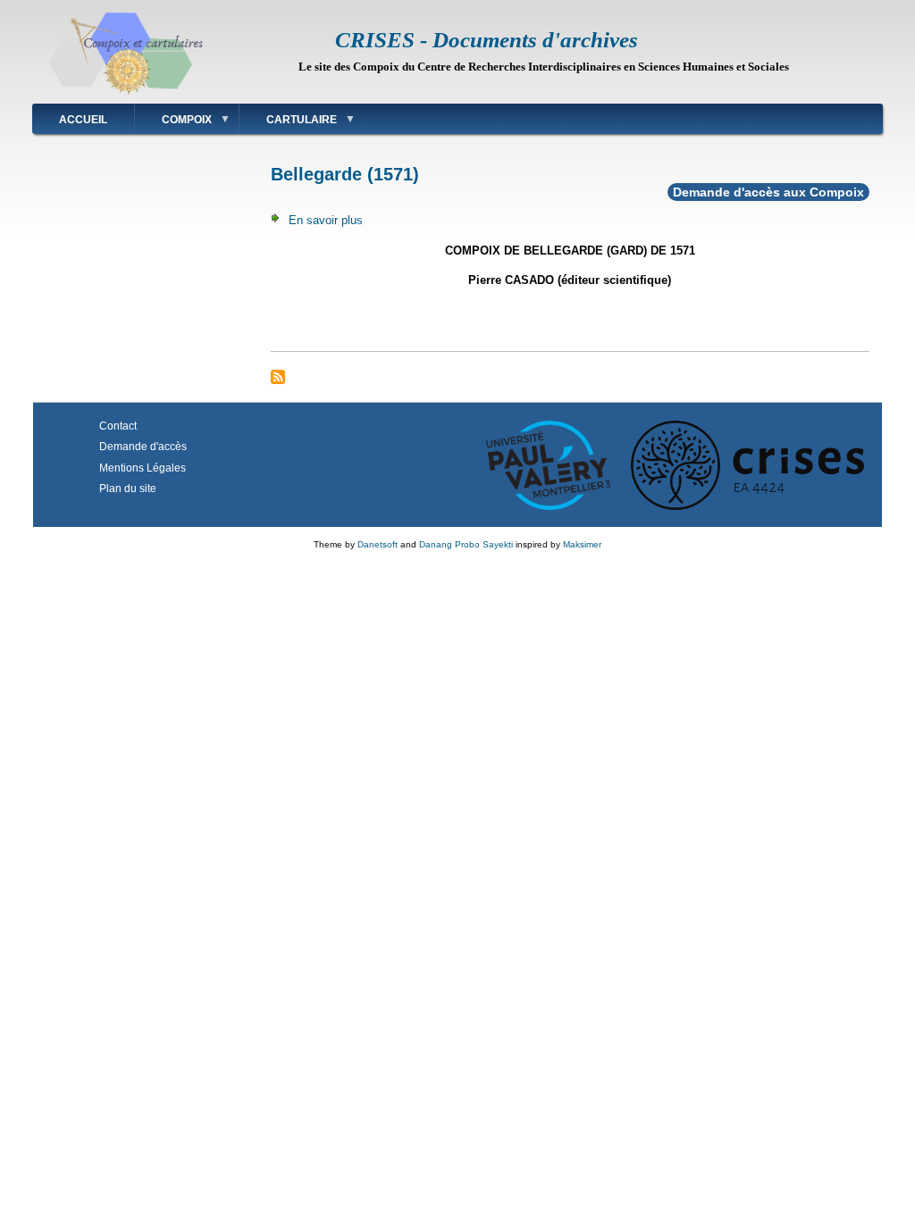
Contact (118, 426)
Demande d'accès (143, 446)
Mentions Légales (142, 468)
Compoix (173, 123)
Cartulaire (288, 123)
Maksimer (582, 544)
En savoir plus (326, 220)
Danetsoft (377, 544)
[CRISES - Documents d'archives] (126, 94)
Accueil (83, 119)
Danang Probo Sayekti (466, 544)
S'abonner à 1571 (278, 377)
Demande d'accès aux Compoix (768, 192)
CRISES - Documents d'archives (486, 40)
